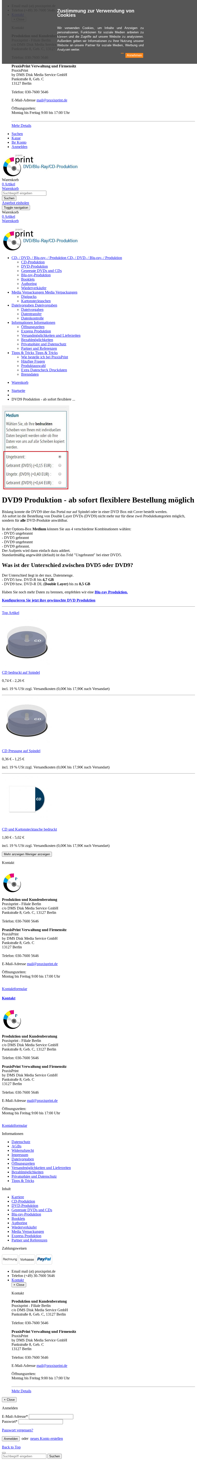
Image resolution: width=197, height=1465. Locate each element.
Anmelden (19, 147)
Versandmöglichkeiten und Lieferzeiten (50, 335)
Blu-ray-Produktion (36, 275)
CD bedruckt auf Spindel (21, 672)
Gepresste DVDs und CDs (41, 271)
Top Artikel (10, 613)
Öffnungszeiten (32, 327)
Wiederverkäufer (33, 288)
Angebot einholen (15, 203)
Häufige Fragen (33, 361)
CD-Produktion (33, 262)
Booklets (28, 279)
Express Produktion (36, 331)
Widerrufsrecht (23, 1150)
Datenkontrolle (32, 318)
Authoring (29, 284)
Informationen (23, 322)
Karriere (18, 1197)
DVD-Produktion (34, 266)
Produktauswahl (33, 366)
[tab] (98, 998)
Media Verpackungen (28, 292)
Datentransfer (31, 314)
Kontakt (8, 998)
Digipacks (29, 297)
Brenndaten (30, 374)
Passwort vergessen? (17, 1430)
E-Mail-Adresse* (15, 1416)
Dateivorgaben (23, 305)
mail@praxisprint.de (52, 100)
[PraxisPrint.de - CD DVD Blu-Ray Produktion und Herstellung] (41, 250)
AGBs (16, 1146)
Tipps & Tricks (23, 353)
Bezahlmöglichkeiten (37, 340)
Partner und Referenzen (39, 348)
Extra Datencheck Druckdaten (44, 370)
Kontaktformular (14, 989)
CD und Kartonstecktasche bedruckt (29, 829)
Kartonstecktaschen (36, 301)
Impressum (20, 1155)
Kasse (16, 138)
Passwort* (10, 1421)
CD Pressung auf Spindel (21, 751)
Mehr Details (21, 126)
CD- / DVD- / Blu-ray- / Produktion (39, 258)
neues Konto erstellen (46, 1438)
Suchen (17, 134)
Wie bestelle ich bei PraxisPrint (44, 357)
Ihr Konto (19, 142)
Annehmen (134, 55)
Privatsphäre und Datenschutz (43, 344)
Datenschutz (21, 1142)
